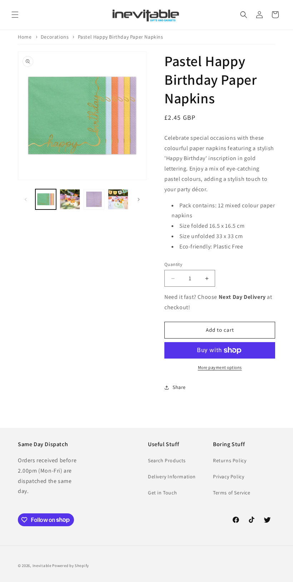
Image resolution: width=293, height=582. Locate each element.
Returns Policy (229, 460)
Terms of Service (231, 492)
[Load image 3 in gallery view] (94, 199)
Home (24, 37)
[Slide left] (26, 199)
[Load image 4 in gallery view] (118, 199)
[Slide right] (138, 199)
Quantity (173, 264)
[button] (15, 15)
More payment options (220, 367)
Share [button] (179, 387)
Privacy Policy (228, 476)
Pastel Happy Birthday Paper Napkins (120, 37)
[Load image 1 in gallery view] (45, 199)
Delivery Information (172, 476)
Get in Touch (162, 492)
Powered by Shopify (70, 565)
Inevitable (42, 565)
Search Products (167, 460)
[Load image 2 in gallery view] (70, 199)
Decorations (55, 37)
